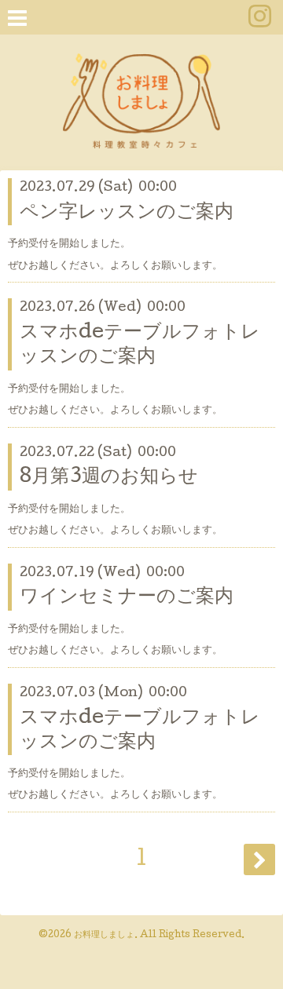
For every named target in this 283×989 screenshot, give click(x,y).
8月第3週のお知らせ (109, 477)
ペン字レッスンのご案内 (126, 213)
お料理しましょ (104, 935)
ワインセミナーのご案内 (126, 597)
